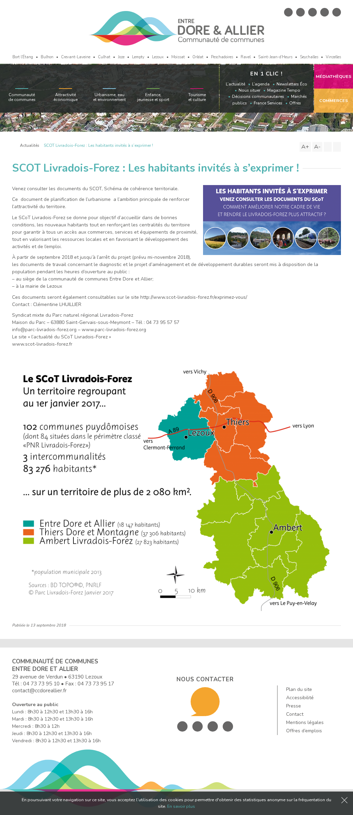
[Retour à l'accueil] (14, 145)
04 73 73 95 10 (41, 683)
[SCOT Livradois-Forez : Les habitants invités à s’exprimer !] (272, 219)
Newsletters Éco (291, 84)
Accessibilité (300, 697)
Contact (294, 714)
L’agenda (261, 84)
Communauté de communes (22, 97)
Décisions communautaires (258, 96)
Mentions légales (305, 722)
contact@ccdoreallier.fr (39, 690)
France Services (268, 103)
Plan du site (299, 689)
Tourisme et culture (197, 97)
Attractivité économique (65, 97)
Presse (293, 706)
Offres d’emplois (304, 730)
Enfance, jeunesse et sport (153, 97)
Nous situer (249, 90)
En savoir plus (181, 806)
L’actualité (235, 84)
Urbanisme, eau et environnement (109, 97)
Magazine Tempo (283, 90)
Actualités (29, 145)
